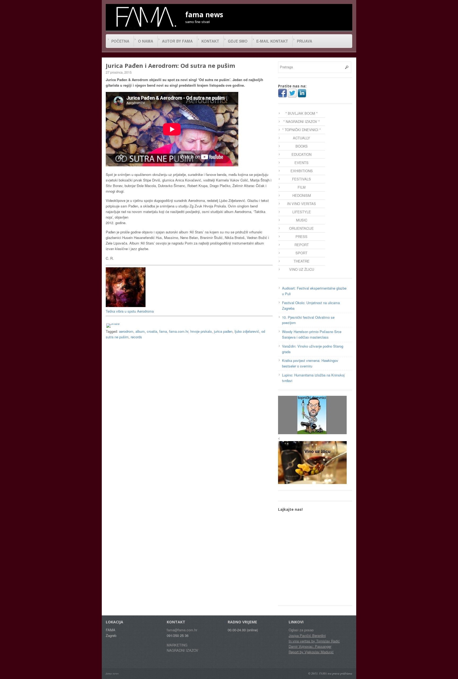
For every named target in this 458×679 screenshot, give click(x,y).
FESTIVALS (301, 178)
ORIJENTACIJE (301, 228)
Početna (120, 41)
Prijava (304, 41)
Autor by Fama (177, 41)
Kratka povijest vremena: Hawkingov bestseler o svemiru (310, 363)
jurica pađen (223, 331)
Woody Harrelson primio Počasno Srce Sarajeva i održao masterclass (311, 334)
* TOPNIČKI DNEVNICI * (301, 129)
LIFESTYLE (301, 211)
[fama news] (145, 16)
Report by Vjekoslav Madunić (311, 651)
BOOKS (302, 146)
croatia (152, 331)
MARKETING (177, 644)
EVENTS (301, 162)
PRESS (301, 236)
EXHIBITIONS (301, 170)
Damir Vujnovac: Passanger (310, 646)
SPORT (301, 252)
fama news (112, 673)
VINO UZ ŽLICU (301, 269)
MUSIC (301, 220)
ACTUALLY (301, 137)
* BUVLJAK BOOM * (301, 113)
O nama (145, 41)
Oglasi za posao (301, 629)
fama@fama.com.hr (182, 629)
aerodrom (126, 331)
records (136, 336)
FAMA (323, 673)
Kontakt (210, 41)
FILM (302, 187)
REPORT (301, 244)
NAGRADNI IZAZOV (182, 650)
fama (163, 331)
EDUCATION (301, 154)
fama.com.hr (178, 331)
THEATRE (302, 261)
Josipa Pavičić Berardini (307, 635)
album (140, 331)
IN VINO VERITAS (301, 203)
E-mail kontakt (272, 41)
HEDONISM (301, 195)
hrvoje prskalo (201, 331)
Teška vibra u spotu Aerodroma (130, 311)
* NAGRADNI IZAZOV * (301, 121)
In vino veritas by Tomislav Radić (314, 641)
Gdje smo (238, 41)
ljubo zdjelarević (247, 331)
